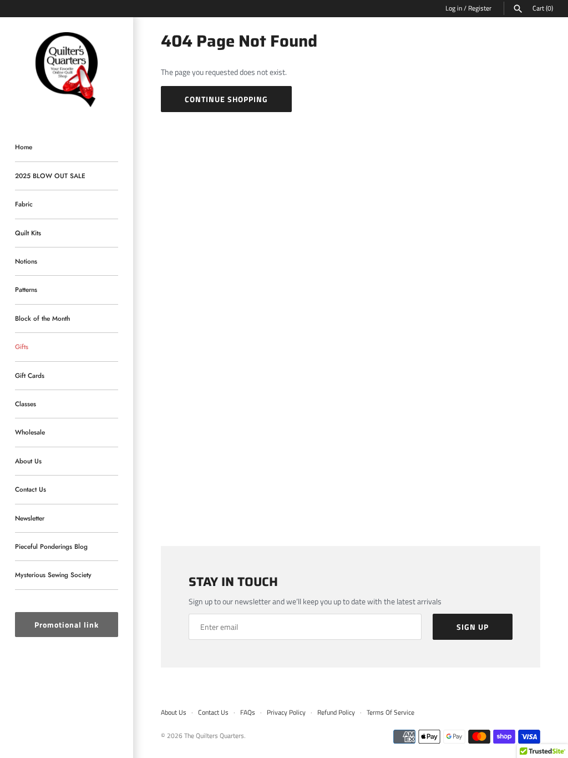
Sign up (473, 627)
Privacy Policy (286, 712)
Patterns (26, 289)
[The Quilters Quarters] (66, 70)
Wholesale (30, 432)
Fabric (24, 204)
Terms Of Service (390, 712)
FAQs (247, 712)
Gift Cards (29, 375)
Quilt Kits (28, 232)
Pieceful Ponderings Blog (51, 546)
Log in (453, 8)
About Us (28, 461)
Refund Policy (336, 712)
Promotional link (66, 624)
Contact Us (30, 489)
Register (479, 8)
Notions (26, 261)
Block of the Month (42, 318)
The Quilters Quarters (214, 736)
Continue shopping (226, 99)
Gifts (21, 346)
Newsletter (29, 518)
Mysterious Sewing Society (53, 574)
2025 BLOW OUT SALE (50, 175)
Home (23, 146)
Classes (25, 403)
